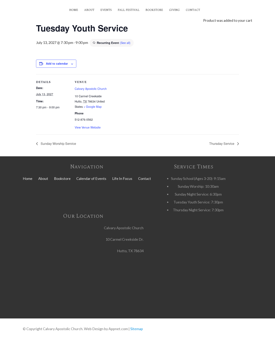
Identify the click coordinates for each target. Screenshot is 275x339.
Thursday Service (222, 143)
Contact (144, 178)
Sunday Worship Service (58, 143)
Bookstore (62, 178)
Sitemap (136, 329)
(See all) (125, 43)
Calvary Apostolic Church (91, 89)
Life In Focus (122, 178)
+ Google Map (93, 107)
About (43, 178)
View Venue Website (88, 127)
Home (27, 178)
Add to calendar (57, 63)
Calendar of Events (91, 178)
